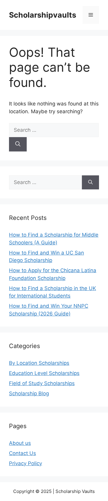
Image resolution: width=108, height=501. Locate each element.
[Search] (18, 144)
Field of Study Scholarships (42, 383)
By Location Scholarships (39, 363)
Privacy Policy (25, 463)
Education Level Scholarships (44, 373)
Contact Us (22, 453)
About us (20, 443)
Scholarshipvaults (42, 14)
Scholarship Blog (29, 393)
